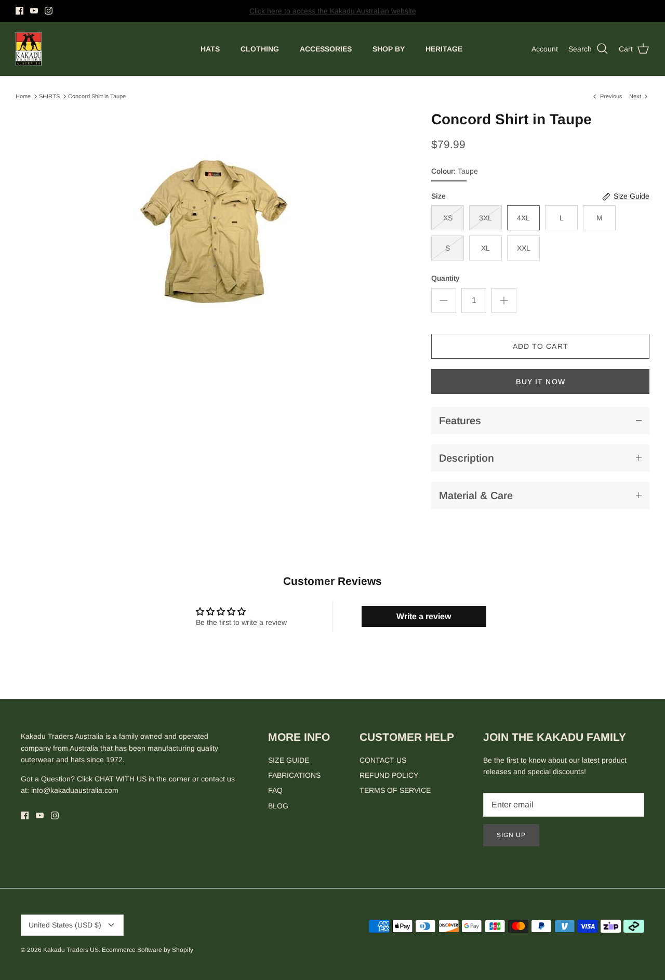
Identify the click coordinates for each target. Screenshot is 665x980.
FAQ (275, 790)
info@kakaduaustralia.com (74, 790)
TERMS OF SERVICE (395, 790)
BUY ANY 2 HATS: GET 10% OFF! (332, 14)
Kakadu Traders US (71, 949)
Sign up (511, 835)
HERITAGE (443, 49)
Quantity (445, 278)
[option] (212, 228)
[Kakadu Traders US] (29, 49)
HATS (210, 49)
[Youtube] (34, 11)
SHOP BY (389, 49)
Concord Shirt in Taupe (97, 96)
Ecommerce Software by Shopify (147, 949)
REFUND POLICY (389, 775)
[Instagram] (48, 11)
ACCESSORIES (326, 49)
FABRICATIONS (294, 775)
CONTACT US (383, 760)
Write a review (423, 616)
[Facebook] (19, 11)
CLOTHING (260, 49)
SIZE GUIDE (288, 760)
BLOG (278, 806)
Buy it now (540, 381)
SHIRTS (49, 96)
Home (23, 96)
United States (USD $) (65, 925)
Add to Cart (540, 346)
